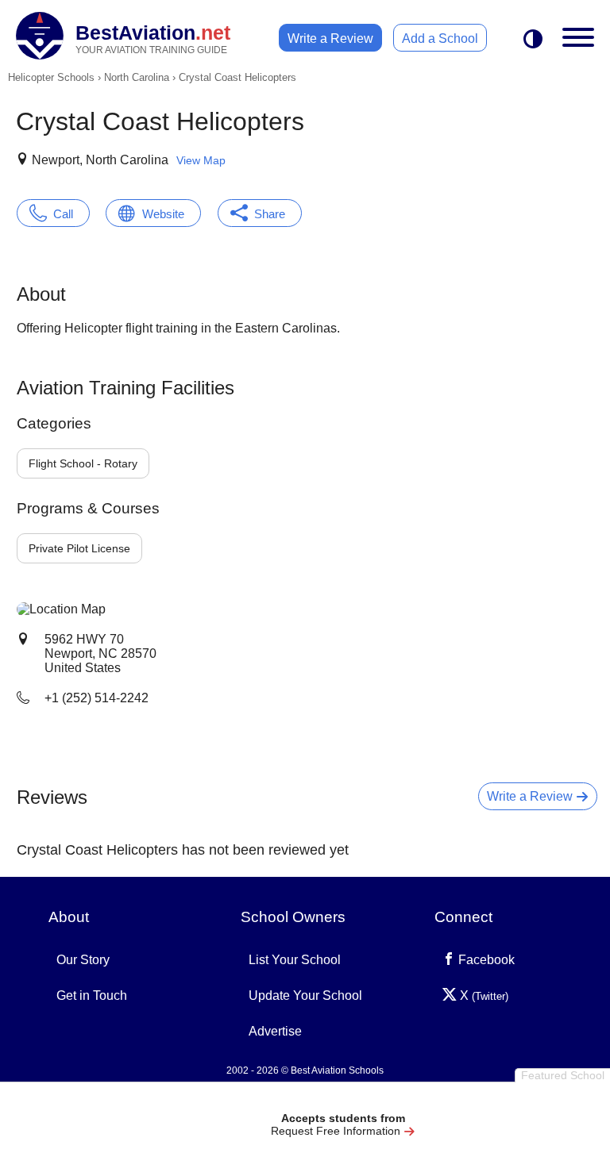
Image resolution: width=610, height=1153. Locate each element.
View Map (201, 160)
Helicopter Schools (51, 77)
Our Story (83, 960)
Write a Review (330, 38)
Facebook (485, 960)
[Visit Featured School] (343, 1099)
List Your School (295, 960)
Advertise (275, 1031)
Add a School (440, 38)
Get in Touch (91, 995)
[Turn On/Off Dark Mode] (532, 40)
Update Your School (305, 995)
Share (269, 214)
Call (63, 214)
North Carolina (136, 77)
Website (163, 214)
